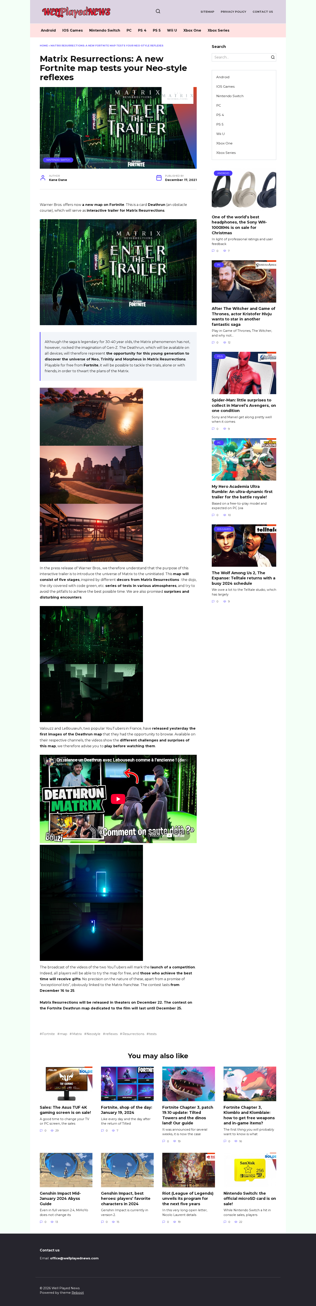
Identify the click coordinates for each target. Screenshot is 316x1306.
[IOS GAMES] (244, 564)
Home (44, 45)
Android (48, 30)
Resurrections (133, 1034)
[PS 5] (244, 391)
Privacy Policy (233, 11)
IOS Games (72, 30)
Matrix (77, 1034)
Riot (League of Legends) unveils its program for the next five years (187, 1198)
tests (152, 1034)
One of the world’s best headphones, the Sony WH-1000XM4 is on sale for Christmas (239, 224)
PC (129, 30)
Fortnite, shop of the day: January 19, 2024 (126, 1110)
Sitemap (207, 11)
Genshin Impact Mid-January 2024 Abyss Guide (60, 1198)
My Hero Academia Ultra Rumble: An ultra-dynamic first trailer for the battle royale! (242, 491)
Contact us (263, 11)
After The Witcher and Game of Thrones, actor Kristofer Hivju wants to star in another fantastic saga (243, 316)
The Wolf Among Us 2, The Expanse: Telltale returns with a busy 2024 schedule (243, 577)
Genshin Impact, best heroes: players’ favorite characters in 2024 (125, 1198)
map (63, 1034)
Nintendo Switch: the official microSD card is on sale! (250, 1198)
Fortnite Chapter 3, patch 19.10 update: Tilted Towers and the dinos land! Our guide (187, 1115)
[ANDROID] (244, 208)
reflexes (111, 1034)
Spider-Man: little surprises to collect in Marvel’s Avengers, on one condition (244, 405)
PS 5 (157, 30)
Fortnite (48, 1034)
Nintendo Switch (104, 30)
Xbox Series (218, 30)
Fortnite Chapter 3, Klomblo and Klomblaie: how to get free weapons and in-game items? (249, 1115)
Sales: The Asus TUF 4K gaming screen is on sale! (65, 1110)
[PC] (244, 300)
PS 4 (142, 30)
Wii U (172, 30)
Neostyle (93, 1034)
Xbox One (192, 30)
